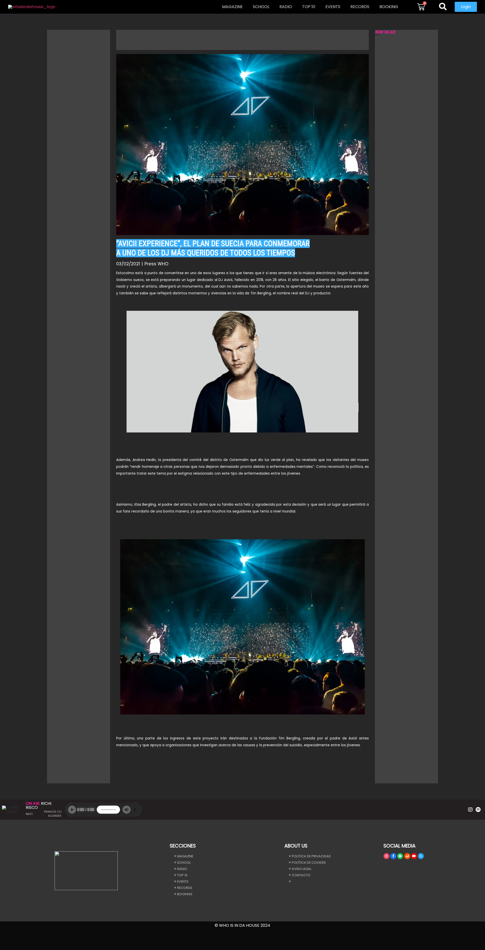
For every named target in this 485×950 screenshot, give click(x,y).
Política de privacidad (311, 856)
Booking (388, 7)
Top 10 (308, 7)
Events (332, 7)
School (261, 7)
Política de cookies (309, 862)
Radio (285, 7)
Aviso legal (301, 869)
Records (359, 7)
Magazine (232, 7)
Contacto (301, 875)
